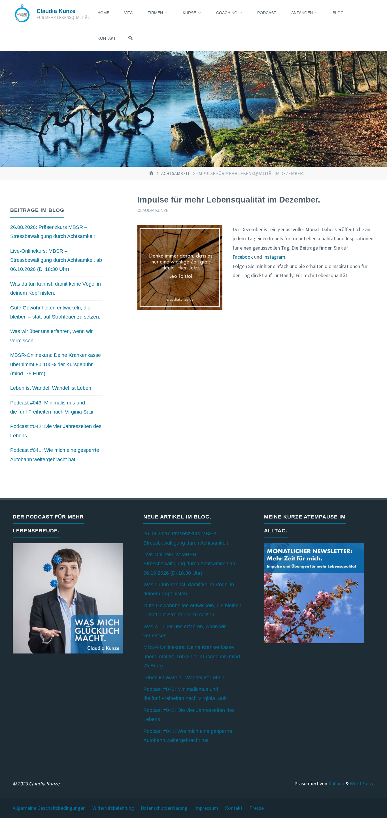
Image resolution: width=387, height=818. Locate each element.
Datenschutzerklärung (164, 808)
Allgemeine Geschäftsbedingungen (49, 808)
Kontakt (234, 808)
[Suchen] (130, 38)
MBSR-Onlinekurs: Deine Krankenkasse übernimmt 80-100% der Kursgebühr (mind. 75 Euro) (55, 364)
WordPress (361, 783)
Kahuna (335, 783)
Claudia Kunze (56, 11)
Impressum (206, 808)
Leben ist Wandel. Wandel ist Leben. (51, 388)
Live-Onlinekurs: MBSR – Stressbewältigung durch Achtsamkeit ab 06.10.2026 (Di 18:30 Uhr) (56, 260)
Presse (256, 808)
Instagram (274, 257)
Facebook (243, 257)
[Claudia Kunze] (22, 12)
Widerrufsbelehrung (113, 808)
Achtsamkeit (175, 173)
